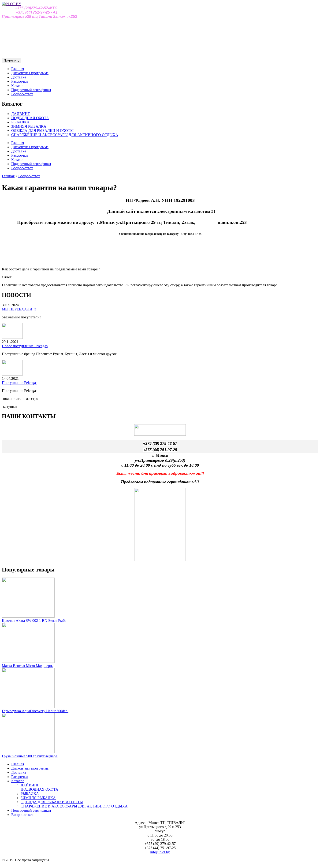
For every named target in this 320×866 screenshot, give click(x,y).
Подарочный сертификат (31, 90)
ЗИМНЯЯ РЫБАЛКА (28, 126)
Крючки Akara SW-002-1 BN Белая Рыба (34, 621)
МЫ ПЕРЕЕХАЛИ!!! (19, 309)
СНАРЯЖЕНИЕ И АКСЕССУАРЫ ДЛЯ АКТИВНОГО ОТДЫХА (64, 135)
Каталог (17, 86)
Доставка (18, 77)
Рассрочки (19, 81)
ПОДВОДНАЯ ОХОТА (30, 118)
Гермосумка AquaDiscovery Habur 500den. (35, 711)
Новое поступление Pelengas (25, 346)
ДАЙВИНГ (20, 114)
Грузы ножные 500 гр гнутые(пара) (30, 756)
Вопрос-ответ (22, 94)
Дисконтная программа (29, 73)
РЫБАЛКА (20, 122)
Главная (17, 69)
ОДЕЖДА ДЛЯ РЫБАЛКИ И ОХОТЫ (42, 131)
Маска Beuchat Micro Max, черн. (27, 666)
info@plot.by (160, 852)
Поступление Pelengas (19, 383)
